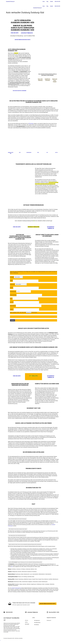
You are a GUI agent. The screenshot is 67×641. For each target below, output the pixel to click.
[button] (0, 640)
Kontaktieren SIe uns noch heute (22, 39)
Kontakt (51, 1)
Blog (47, 1)
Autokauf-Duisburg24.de (16, 587)
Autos (56, 152)
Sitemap (37, 624)
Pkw (38, 152)
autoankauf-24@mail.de (27, 32)
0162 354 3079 (57, 1)
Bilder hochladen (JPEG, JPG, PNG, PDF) (18, 312)
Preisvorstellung (13, 294)
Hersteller (12, 277)
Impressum (37, 620)
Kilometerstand (13, 291)
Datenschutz (37, 622)
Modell (11, 280)
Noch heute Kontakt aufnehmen (19, 90)
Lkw (19, 152)
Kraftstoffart (12, 284)
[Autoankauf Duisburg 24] (35, 4)
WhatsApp (31, 123)
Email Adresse (13, 305)
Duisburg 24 (49, 620)
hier (12, 566)
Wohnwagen (29, 152)
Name (11, 298)
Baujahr (11, 287)
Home (44, 1)
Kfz (47, 152)
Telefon (12, 309)
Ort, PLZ (12, 302)
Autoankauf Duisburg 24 (10, 1)
